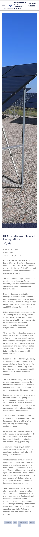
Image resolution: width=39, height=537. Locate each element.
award (15, 522)
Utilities (32, 522)
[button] (3, 5)
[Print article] (5, 243)
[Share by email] (9, 243)
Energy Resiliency (23, 522)
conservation (8, 522)
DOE (19, 526)
